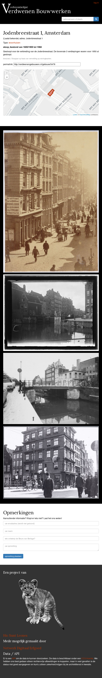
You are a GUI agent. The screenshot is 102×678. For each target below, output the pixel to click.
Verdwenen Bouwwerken (37, 11)
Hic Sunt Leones (15, 635)
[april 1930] (51, 462)
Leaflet (75, 115)
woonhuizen (14, 42)
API (14, 658)
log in (96, 2)
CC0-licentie (87, 658)
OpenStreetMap (85, 115)
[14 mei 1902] (51, 313)
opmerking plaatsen (13, 556)
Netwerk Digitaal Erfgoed (22, 648)
